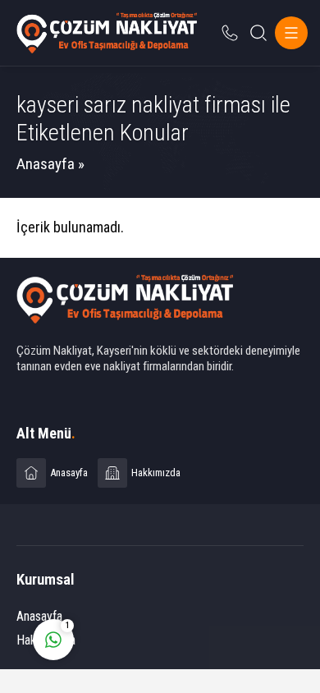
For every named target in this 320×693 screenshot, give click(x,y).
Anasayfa (45, 163)
